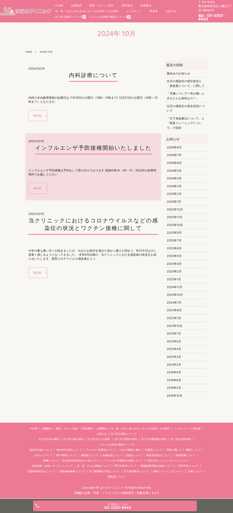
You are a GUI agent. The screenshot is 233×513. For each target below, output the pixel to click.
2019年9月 (174, 372)
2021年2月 (174, 364)
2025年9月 (174, 232)
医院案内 (127, 5)
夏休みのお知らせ (178, 73)
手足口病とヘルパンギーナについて (167, 460)
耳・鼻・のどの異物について (93, 465)
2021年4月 (174, 349)
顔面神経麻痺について (72, 471)
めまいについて (43, 455)
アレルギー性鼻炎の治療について (123, 460)
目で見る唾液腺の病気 (154, 439)
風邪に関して (174, 449)
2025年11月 (174, 217)
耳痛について (195, 471)
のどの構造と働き (130, 449)
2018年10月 (174, 395)
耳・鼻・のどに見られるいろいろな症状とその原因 (86, 11)
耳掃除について (154, 449)
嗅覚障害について (186, 455)
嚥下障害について (66, 455)
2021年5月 (174, 341)
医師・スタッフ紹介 (102, 5)
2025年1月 (174, 279)
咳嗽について (50, 460)
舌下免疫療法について (136, 471)
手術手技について (188, 465)
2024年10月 (175, 294)
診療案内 (145, 5)
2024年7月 (174, 302)
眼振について (134, 455)
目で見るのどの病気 (98, 439)
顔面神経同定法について (42, 471)
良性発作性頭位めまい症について (81, 460)
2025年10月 (175, 225)
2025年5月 (174, 256)
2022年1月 (174, 318)
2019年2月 (174, 388)
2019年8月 (174, 380)
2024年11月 (174, 287)
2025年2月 (174, 271)
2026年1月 (174, 201)
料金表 (154, 11)
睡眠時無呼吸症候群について (157, 465)
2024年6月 (174, 310)
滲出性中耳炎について (69, 449)
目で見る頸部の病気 (125, 439)
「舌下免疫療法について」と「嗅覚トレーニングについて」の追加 (186, 123)
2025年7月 (174, 240)
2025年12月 (175, 209)
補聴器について (90, 455)
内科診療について (93, 75)
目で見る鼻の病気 (73, 439)
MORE (37, 115)
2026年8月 (174, 147)
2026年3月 (174, 186)
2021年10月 (174, 326)
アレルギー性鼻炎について (101, 449)
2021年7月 (174, 333)
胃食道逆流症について (159, 455)
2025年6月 (174, 248)
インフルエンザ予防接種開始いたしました (93, 147)
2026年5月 (174, 170)
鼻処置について (116, 476)
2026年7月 (174, 155)
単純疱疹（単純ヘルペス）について (52, 465)
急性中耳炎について (40, 449)
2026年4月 (174, 178)
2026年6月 (174, 163)
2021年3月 (174, 357)
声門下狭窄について (125, 465)
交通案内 (76, 5)
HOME (59, 5)
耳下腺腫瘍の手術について (104, 471)
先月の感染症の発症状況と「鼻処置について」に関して (186, 83)
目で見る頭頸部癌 (181, 439)
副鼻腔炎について (112, 455)
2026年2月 (174, 194)
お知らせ (170, 11)
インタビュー (134, 11)
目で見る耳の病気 (49, 439)
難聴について (193, 449)
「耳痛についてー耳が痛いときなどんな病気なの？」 (186, 96)
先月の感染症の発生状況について (186, 108)
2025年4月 (174, 264)
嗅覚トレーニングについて (168, 471)
